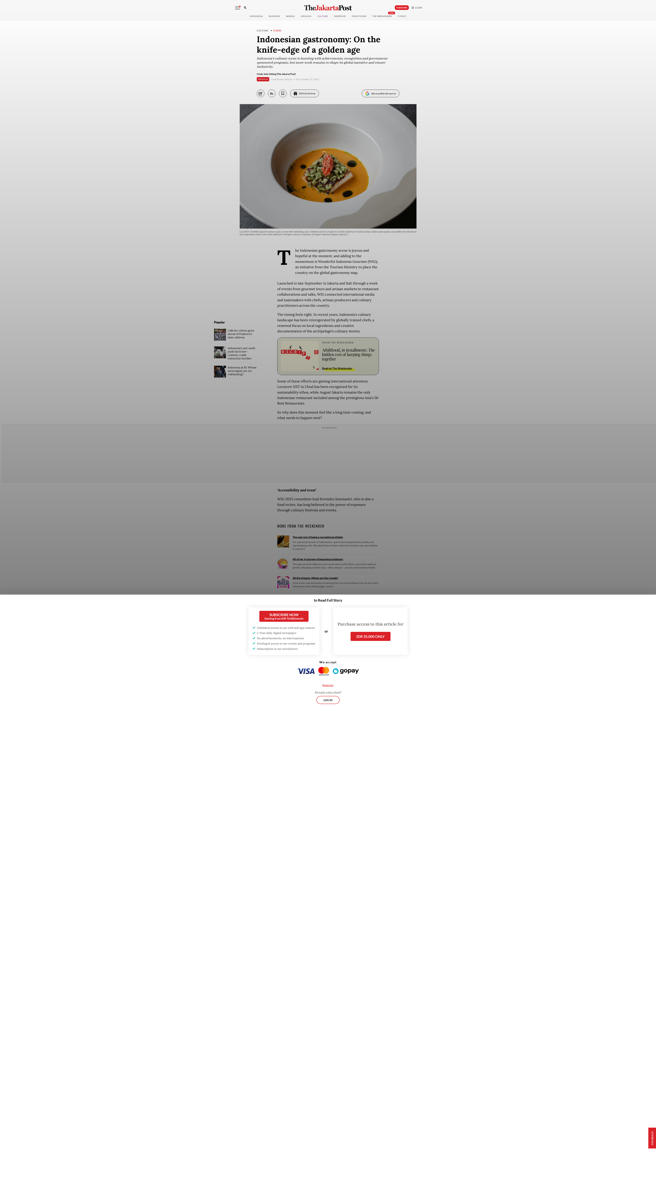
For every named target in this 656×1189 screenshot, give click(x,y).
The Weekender (382, 16)
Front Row (359, 16)
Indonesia (256, 16)
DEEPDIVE (340, 16)
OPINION (306, 16)
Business (274, 16)
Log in (328, 700)
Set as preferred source (383, 93)
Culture (263, 30)
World (290, 16)
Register (328, 685)
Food (277, 30)
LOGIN (418, 7)
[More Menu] (237, 8)
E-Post (402, 16)
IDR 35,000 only (370, 636)
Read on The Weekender (337, 368)
